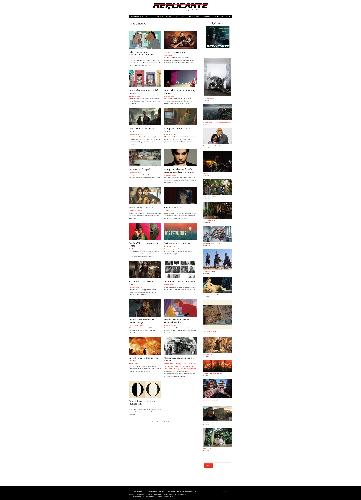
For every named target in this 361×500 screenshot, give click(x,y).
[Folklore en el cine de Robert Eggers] (145, 269)
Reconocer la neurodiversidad (211, 243)
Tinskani (205, 173)
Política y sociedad (222, 16)
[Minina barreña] (217, 438)
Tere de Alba (186, 366)
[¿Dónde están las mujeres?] (217, 389)
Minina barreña (207, 449)
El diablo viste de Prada (209, 220)
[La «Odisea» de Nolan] (217, 259)
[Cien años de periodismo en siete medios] (180, 346)
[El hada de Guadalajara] (217, 187)
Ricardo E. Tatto (133, 364)
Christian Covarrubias (135, 58)
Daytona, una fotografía (140, 169)
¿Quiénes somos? (170, 494)
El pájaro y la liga (207, 354)
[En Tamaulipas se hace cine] (217, 413)
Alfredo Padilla (168, 210)
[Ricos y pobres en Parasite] (145, 195)
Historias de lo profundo (210, 331)
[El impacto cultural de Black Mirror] (180, 116)
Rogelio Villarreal (169, 284)
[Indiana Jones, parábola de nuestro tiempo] (145, 308)
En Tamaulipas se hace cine (210, 422)
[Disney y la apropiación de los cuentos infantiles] (180, 308)
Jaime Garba (168, 55)
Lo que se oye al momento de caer (212, 373)
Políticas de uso (149, 496)
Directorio (182, 494)
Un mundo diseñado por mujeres (179, 281)
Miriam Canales (169, 96)
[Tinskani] (217, 162)
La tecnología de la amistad (177, 243)
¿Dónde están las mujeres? (210, 400)
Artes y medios (157, 16)
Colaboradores (135, 496)
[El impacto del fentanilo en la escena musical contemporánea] (180, 157)
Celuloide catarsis (172, 207)
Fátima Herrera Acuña (189, 368)
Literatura (180, 16)
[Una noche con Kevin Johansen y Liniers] (180, 78)
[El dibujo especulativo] (217, 77)
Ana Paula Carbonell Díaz (175, 366)
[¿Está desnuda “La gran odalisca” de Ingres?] (217, 285)
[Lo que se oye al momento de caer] (217, 366)
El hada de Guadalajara (209, 196)
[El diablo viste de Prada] (217, 210)
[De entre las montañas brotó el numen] (145, 78)
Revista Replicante (227, 492)
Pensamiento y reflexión (199, 16)
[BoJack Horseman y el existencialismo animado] (145, 40)
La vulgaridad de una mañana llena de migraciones (217, 122)
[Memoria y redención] (180, 40)
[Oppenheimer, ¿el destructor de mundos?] (145, 346)
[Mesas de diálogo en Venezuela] (217, 136)
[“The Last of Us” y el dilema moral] (145, 116)
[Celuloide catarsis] (180, 195)
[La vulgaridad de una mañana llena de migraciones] (217, 112)
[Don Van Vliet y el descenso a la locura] (145, 231)
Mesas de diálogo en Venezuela (211, 146)
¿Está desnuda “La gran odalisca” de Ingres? (215, 294)
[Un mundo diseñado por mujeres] (180, 269)
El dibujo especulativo (209, 98)
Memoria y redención (174, 52)
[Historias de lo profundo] (217, 315)
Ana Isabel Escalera (134, 96)
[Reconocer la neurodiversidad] (217, 234)
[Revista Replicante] (180, 7)
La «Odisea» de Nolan (209, 271)
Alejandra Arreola (169, 246)
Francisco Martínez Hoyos (136, 325)
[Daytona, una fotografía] (145, 157)
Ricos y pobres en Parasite (141, 207)
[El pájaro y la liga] (217, 345)
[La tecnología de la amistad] (180, 231)
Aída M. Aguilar (177, 368)
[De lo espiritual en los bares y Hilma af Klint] (145, 389)
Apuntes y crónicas (139, 16)
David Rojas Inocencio (181, 364)
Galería (169, 16)
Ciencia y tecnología (136, 494)
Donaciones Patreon (165, 496)
